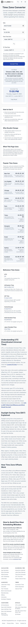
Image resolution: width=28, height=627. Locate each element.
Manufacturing (4, 615)
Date (4, 22)
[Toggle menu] (24, 1)
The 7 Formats (4, 610)
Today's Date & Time (20, 600)
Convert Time (13, 64)
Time (4, 29)
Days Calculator (5, 594)
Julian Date (4, 600)
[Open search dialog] (16, 1)
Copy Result (13, 99)
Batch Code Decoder (6, 612)
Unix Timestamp (5, 598)
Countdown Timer (19, 606)
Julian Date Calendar (20, 594)
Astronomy (3, 619)
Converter (3, 608)
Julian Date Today (5, 606)
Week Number (4, 596)
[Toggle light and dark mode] (20, 1)
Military (3, 617)
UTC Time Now (18, 598)
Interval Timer (18, 610)
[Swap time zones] (13, 43)
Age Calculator (4, 592)
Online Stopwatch (19, 608)
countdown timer (17, 581)
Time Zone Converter (20, 596)
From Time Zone (7, 36)
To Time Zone (6, 47)
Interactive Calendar (20, 592)
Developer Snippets (6, 621)
